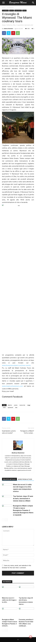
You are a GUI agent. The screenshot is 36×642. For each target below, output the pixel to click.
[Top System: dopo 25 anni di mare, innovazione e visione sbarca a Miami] (7, 498)
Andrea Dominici (8, 28)
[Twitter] (9, 33)
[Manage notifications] (30, 636)
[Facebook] (4, 33)
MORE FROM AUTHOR (25, 479)
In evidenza (10, 7)
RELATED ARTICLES (9, 479)
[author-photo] (18, 450)
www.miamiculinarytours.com (12, 386)
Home (3, 7)
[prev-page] (3, 520)
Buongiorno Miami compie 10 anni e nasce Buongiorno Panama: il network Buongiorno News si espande (23, 510)
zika (16, 407)
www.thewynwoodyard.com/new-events (16, 365)
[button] (3, 2)
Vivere (24, 10)
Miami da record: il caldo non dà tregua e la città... (9, 600)
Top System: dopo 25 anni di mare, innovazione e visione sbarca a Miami (23, 498)
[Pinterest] (13, 33)
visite (4, 407)
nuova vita (22, 405)
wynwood (10, 407)
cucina (15, 405)
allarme (10, 405)
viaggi (28, 405)
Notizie (11, 10)
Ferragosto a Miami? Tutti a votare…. (27, 432)
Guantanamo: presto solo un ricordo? (9, 432)
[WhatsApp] (18, 33)
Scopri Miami (18, 10)
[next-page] (6, 520)
